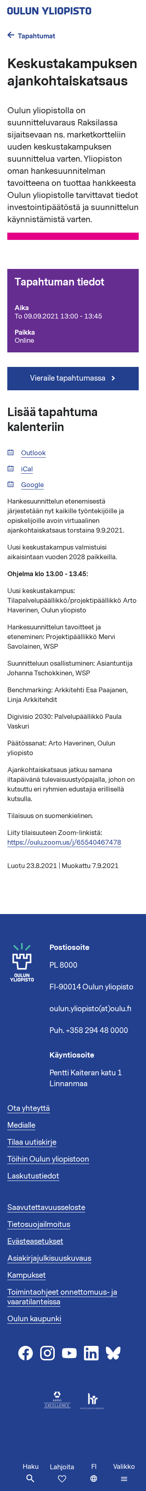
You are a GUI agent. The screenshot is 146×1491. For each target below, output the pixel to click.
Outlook (33, 453)
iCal (27, 469)
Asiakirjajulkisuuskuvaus (49, 1258)
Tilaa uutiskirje (31, 1142)
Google (32, 485)
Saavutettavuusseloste (46, 1207)
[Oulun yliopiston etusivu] (73, 8)
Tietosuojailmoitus (38, 1224)
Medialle (21, 1125)
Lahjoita (62, 1467)
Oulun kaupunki (34, 1319)
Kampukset (26, 1275)
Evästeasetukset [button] (35, 1241)
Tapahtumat (36, 36)
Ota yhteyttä (28, 1108)
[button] (124, 1473)
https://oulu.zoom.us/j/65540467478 (64, 842)
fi (100, 1476)
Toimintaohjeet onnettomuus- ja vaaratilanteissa (62, 1297)
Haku (31, 1466)
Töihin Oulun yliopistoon (48, 1159)
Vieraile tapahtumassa (68, 378)
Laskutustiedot (33, 1176)
